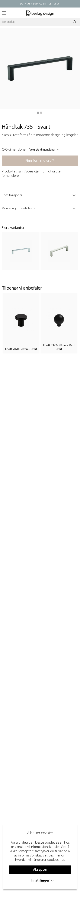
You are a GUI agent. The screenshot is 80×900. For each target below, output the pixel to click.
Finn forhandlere (38, 161)
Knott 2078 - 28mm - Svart (21, 349)
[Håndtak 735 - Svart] (38, 113)
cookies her (55, 860)
